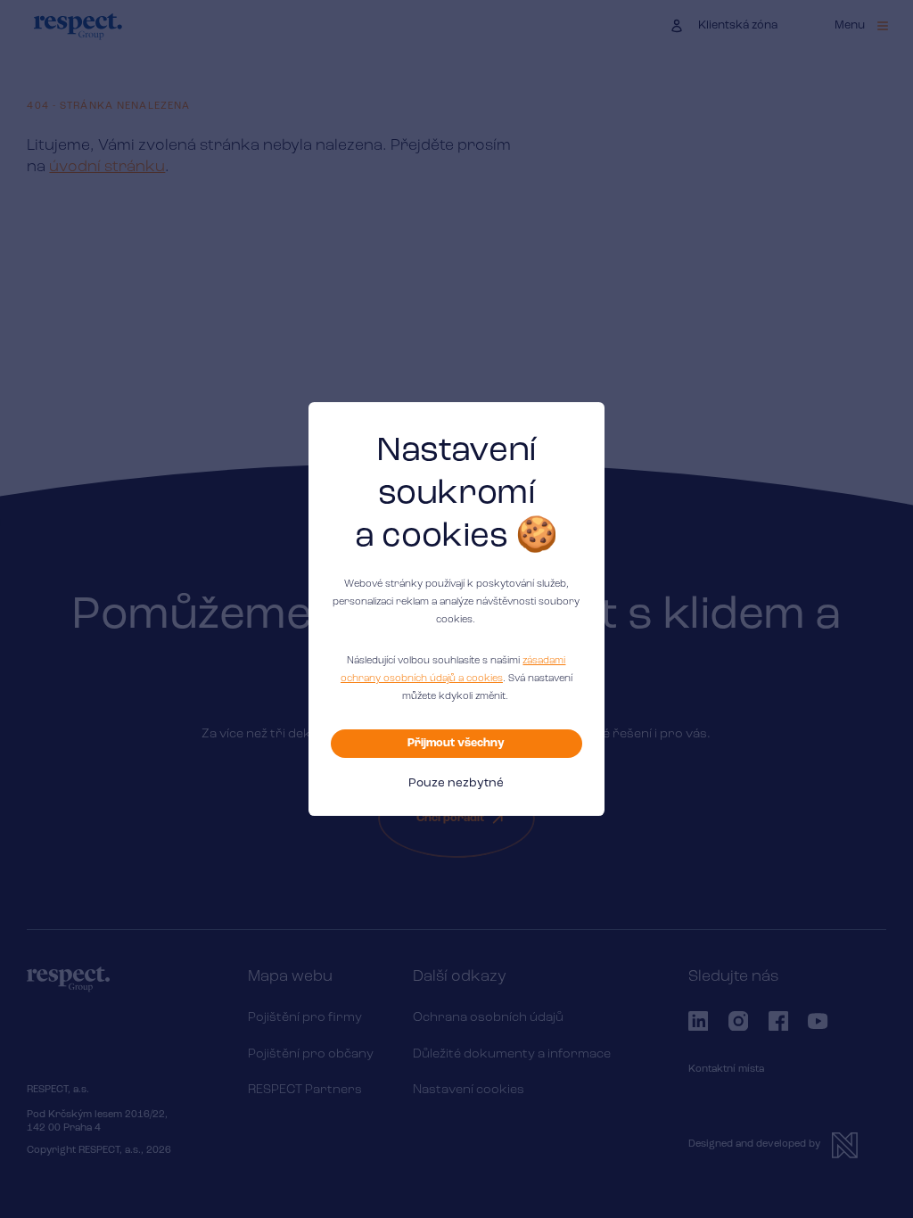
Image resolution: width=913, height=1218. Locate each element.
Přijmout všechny (456, 743)
